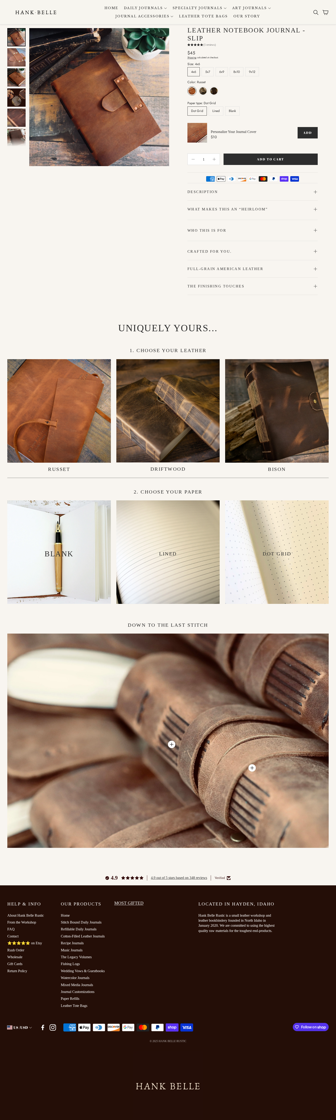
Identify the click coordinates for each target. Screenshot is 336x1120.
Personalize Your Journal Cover (233, 132)
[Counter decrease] (193, 159)
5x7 (207, 71)
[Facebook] (43, 1027)
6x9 (221, 71)
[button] (315, 12)
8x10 (236, 71)
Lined (216, 111)
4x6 (193, 71)
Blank (232, 111)
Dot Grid (197, 111)
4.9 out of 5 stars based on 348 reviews (179, 878)
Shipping (191, 57)
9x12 (252, 71)
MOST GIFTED (129, 903)
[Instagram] (53, 1027)
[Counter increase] (214, 159)
